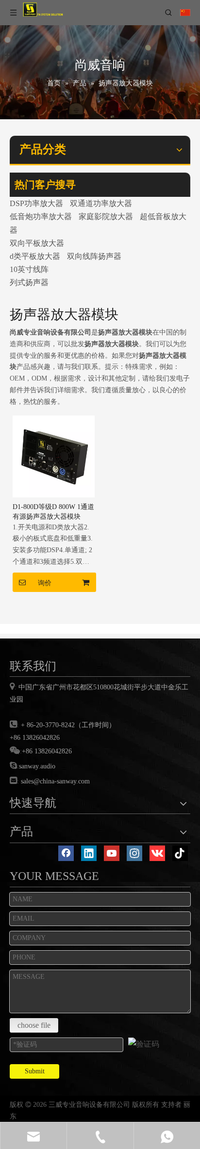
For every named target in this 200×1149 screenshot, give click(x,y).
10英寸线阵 (29, 269)
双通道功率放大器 (101, 203)
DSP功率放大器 (36, 203)
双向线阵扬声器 (94, 256)
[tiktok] (180, 853)
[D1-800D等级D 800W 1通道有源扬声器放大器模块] (54, 455)
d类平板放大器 (35, 256)
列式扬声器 (29, 282)
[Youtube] (111, 853)
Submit (35, 1071)
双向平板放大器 (37, 243)
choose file (33, 1025)
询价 (44, 583)
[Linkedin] (89, 853)
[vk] (157, 853)
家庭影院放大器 (106, 216)
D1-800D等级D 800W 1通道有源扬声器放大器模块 (53, 511)
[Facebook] (66, 853)
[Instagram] (134, 853)
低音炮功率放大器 (41, 216)
